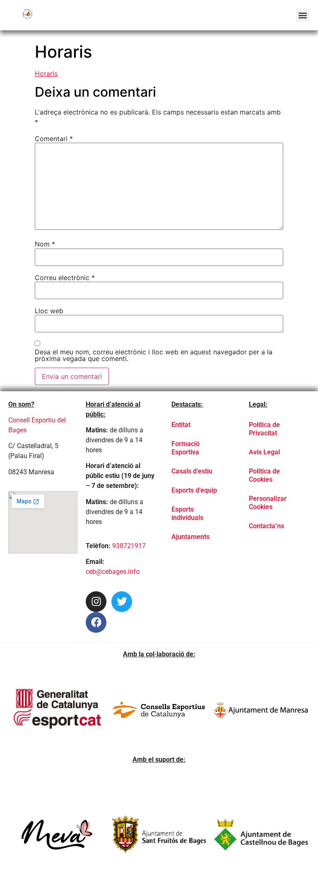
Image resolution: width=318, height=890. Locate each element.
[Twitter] (121, 601)
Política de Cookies (264, 475)
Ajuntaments (190, 537)
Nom (45, 244)
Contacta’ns (266, 526)
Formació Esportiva (185, 448)
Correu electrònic (65, 277)
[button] (303, 15)
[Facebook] (96, 622)
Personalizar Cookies (268, 503)
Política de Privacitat (264, 429)
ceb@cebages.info (113, 571)
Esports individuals (187, 513)
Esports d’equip (194, 490)
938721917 (129, 546)
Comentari (54, 138)
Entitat (180, 425)
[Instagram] (96, 601)
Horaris (46, 73)
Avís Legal (264, 452)
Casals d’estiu (191, 471)
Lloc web (49, 310)
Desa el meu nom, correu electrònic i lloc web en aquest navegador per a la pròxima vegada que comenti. (153, 355)
